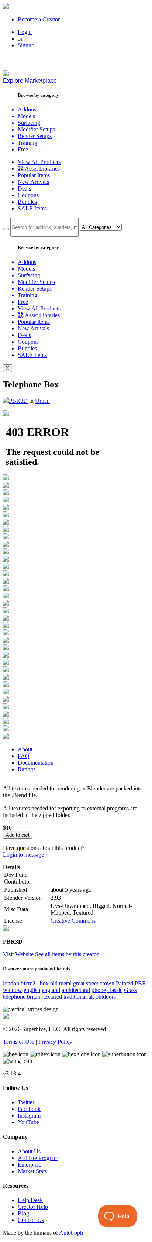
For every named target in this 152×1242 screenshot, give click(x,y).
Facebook (29, 1109)
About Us (29, 1151)
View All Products (39, 162)
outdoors (106, 997)
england (51, 990)
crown (107, 983)
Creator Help (33, 1207)
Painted (124, 983)
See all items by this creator (67, 954)
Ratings (26, 769)
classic (114, 990)
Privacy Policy (55, 1042)
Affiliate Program (38, 1158)
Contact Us (31, 1220)
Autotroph (71, 1232)
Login (25, 32)
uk (91, 997)
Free (23, 149)
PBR (140, 983)
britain (34, 997)
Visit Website (19, 954)
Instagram (29, 1115)
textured (52, 997)
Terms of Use (18, 1042)
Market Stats (32, 1171)
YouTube (28, 1122)
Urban (42, 401)
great (78, 983)
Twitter (26, 1102)
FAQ (24, 756)
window (12, 990)
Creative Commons (73, 920)
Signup (26, 45)
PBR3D (18, 401)
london (11, 983)
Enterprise (29, 1165)
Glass (130, 990)
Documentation (35, 762)
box (44, 983)
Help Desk (30, 1200)
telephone (14, 997)
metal (65, 983)
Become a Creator (39, 19)
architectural (76, 990)
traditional (75, 997)
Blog (23, 1213)
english (32, 990)
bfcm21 (29, 983)
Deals (24, 188)
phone (98, 990)
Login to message (23, 854)
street (92, 983)
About (25, 749)
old (54, 983)
